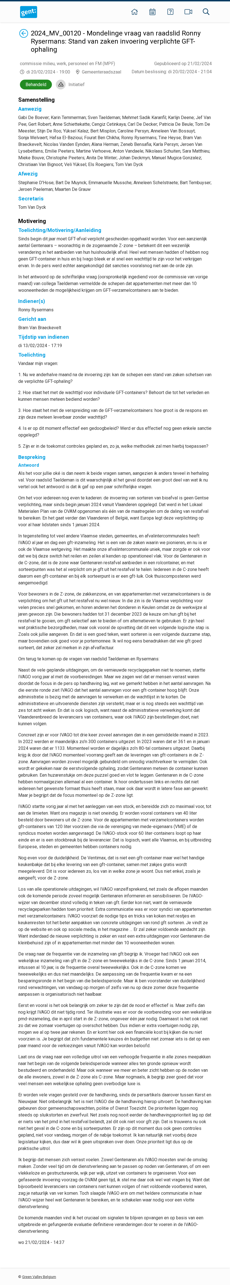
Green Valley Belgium (39, 1277)
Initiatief (76, 84)
